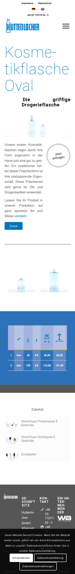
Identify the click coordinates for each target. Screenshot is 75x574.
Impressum (27, 3)
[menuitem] (28, 3)
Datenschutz (45, 3)
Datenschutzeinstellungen (38, 566)
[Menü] (63, 26)
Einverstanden (21, 557)
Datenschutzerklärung (50, 557)
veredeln (20, 216)
